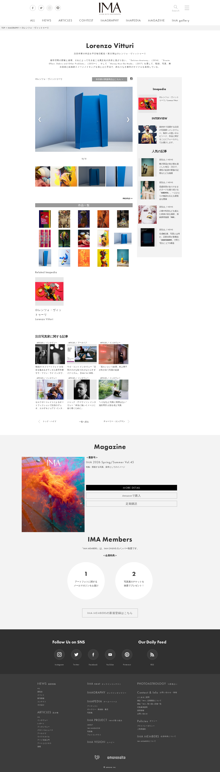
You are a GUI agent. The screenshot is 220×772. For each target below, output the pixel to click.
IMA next (104, 684)
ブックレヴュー (43, 727)
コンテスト (41, 702)
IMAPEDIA (102, 701)
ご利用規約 (141, 729)
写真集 (89, 713)
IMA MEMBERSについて (146, 741)
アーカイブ (82, 342)
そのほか (40, 705)
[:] (84, 119)
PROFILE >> (128, 198)
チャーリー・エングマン (114, 421)
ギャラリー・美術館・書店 (97, 709)
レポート (40, 723)
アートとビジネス (44, 743)
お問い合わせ (142, 714)
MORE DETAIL (131, 487)
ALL (38, 688)
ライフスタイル (43, 737)
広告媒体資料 (142, 707)
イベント (40, 695)
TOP (3, 27)
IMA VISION (101, 742)
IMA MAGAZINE (93, 728)
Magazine (110, 446)
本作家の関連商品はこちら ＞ (109, 79)
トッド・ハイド (49, 421)
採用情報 (140, 710)
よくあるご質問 (143, 697)
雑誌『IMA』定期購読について (149, 700)
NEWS (46, 684)
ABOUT (90, 725)
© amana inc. (110, 767)
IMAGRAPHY (13, 27)
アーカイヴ (41, 733)
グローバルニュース (45, 730)
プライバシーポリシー (146, 726)
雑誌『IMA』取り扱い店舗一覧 (149, 704)
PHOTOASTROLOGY (157, 684)
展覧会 (40, 692)
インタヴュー (51, 342)
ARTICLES (40, 342)
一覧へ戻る (84, 421)
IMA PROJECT (104, 720)
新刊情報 (40, 698)
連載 (39, 746)
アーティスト (92, 706)
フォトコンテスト (94, 735)
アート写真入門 (43, 740)
